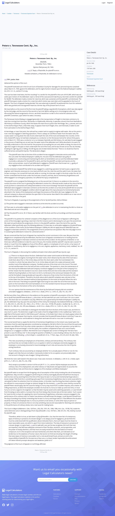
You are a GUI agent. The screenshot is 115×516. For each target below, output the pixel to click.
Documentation (80, 496)
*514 (42, 207)
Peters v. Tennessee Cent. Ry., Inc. (20, 45)
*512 (69, 123)
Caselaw (9, 13)
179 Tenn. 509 (6, 48)
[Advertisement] (57, 29)
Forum (55, 499)
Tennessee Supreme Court (28, 13)
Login (103, 3)
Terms (77, 503)
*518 (56, 383)
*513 (71, 163)
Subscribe (73, 479)
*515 (10, 256)
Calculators (57, 494)
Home (3, 13)
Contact (77, 494)
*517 (25, 335)
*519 (31, 425)
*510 (28, 70)
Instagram (102, 496)
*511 (5, 79)
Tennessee (16, 13)
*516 (33, 297)
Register (110, 3)
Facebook (102, 494)
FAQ (76, 499)
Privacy (77, 501)
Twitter (101, 499)
